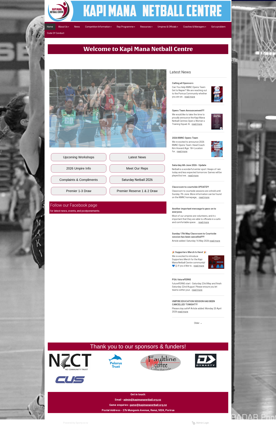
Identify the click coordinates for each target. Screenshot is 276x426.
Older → (198, 323)
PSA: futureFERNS (181, 279)
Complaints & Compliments (78, 179)
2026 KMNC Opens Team (185, 138)
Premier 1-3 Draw (78, 191)
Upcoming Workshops (78, 157)
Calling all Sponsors (182, 83)
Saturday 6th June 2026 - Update (189, 165)
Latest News (137, 157)
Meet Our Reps (137, 168)
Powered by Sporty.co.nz (75, 423)
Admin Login (202, 423)
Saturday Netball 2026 (137, 180)
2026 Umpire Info (78, 168)
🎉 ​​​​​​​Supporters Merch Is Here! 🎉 (189, 252)
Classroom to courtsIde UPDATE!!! (190, 187)
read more (189, 96)
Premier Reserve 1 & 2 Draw (137, 191)
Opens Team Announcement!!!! (188, 110)
